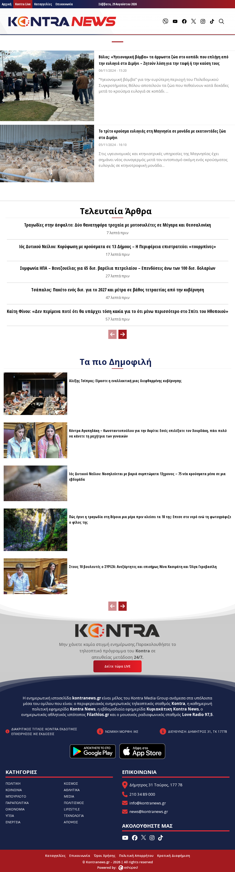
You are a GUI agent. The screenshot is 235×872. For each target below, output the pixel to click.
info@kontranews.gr (147, 803)
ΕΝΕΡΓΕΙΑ (13, 822)
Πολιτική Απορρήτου (136, 855)
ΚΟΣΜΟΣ (71, 783)
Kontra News (82, 709)
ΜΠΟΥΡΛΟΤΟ (16, 796)
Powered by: (112, 867)
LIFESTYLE (72, 809)
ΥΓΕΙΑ (10, 815)
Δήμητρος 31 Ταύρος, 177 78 (155, 784)
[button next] (122, 334)
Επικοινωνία (64, 4)
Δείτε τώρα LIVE (117, 666)
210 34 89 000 (142, 794)
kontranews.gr (86, 698)
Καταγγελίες (43, 4)
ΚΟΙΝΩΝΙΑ (14, 790)
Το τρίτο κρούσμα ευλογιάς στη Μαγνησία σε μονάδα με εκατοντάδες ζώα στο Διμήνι (162, 134)
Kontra (178, 703)
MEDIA (69, 796)
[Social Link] (165, 21)
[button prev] (112, 334)
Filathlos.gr (98, 714)
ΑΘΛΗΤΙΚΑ (72, 790)
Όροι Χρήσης (104, 855)
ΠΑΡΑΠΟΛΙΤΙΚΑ (17, 803)
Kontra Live (23, 4)
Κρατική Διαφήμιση (173, 855)
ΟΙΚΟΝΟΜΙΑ (15, 809)
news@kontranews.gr (148, 811)
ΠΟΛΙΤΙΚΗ (13, 783)
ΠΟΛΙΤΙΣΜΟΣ (74, 803)
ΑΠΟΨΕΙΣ (71, 822)
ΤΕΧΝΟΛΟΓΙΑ (74, 815)
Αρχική (6, 4)
